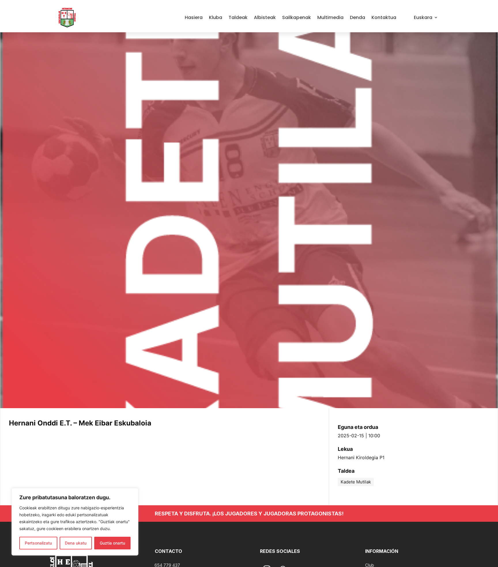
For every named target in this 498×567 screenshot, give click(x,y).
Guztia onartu (112, 542)
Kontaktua (383, 17)
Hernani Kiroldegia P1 (361, 457)
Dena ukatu (75, 542)
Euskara (423, 17)
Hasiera (194, 17)
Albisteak (265, 17)
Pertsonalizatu (38, 542)
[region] (75, 521)
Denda (357, 17)
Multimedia (330, 17)
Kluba (215, 17)
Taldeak (238, 17)
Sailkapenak (296, 17)
